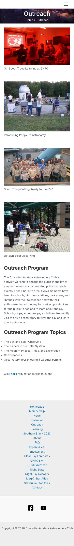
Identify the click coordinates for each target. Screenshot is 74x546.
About (37, 438)
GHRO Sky (37, 460)
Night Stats (37, 469)
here (14, 373)
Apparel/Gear (37, 447)
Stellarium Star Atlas (37, 483)
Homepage (37, 406)
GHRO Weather (37, 465)
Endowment (37, 451)
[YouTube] (43, 508)
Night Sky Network (37, 474)
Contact (37, 487)
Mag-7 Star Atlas (37, 478)
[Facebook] (31, 508)
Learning (37, 429)
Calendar (37, 420)
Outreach (37, 424)
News (37, 415)
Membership (37, 411)
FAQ (37, 442)
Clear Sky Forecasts (37, 456)
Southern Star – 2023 (37, 433)
